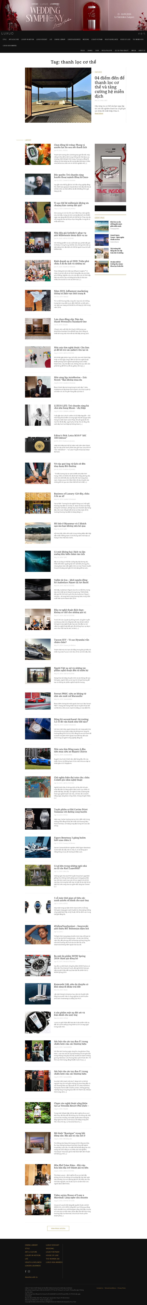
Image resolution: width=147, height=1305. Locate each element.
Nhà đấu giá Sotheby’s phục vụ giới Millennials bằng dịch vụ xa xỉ (70, 235)
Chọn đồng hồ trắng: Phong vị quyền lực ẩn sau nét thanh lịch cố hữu (70, 147)
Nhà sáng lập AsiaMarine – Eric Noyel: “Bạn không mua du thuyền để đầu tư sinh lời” (70, 380)
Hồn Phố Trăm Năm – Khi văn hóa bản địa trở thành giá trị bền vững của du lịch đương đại (71, 1168)
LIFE (51, 39)
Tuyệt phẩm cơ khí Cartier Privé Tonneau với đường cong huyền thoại (71, 812)
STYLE (5, 39)
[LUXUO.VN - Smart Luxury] (7, 33)
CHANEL (90, 50)
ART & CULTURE (14, 39)
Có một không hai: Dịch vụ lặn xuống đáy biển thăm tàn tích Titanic (69, 554)
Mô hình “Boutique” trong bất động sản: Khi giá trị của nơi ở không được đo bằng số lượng (69, 1135)
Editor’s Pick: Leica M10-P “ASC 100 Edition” (70, 436)
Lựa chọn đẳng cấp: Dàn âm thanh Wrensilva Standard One (70, 320)
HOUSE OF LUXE (125, 39)
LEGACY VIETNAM (97, 39)
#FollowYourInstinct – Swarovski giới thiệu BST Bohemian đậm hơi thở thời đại (71, 928)
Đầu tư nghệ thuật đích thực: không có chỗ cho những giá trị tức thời (70, 612)
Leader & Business (74, 39)
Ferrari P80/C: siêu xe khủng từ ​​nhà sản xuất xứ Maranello (70, 695)
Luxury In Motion (27, 39)
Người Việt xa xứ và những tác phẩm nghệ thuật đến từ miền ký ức (71, 670)
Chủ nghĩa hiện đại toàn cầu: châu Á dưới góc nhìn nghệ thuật (71, 778)
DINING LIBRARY (60, 39)
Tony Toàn (73, 1302)
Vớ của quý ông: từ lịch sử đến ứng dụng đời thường (69, 465)
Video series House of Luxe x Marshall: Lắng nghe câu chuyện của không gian (71, 1197)
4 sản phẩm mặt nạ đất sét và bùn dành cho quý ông (69, 1013)
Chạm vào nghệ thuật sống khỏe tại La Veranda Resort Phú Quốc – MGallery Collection (71, 1106)
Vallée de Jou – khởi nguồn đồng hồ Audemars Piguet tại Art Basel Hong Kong (71, 582)
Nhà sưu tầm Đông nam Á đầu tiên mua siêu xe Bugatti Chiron (70, 750)
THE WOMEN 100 (138, 39)
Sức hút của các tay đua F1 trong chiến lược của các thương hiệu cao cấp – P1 (71, 1074)
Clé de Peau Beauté (122, 50)
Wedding (86, 39)
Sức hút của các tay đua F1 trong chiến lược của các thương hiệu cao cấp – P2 (71, 1044)
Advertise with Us (31, 1277)
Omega (133, 50)
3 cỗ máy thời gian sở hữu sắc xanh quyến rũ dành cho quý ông (71, 899)
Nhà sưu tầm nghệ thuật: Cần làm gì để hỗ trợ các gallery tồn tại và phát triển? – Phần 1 (71, 350)
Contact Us (100, 1288)
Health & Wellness (111, 39)
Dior (97, 50)
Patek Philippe (107, 50)
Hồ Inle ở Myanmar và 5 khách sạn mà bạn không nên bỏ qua (70, 524)
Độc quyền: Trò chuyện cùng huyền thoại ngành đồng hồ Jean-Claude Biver (71, 177)
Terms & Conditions (110, 1288)
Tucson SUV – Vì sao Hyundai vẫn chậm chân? (71, 641)
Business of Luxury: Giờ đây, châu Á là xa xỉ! (71, 495)
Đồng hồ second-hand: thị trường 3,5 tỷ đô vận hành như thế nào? (71, 720)
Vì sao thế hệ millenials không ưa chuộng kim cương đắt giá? (71, 204)
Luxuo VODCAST (41, 39)
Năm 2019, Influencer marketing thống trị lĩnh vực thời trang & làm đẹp (71, 293)
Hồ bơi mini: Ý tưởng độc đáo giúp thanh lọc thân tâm (109, 84)
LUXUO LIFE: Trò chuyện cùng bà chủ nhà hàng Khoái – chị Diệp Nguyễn (71, 408)
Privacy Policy (121, 1288)
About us (142, 50)
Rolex (83, 50)
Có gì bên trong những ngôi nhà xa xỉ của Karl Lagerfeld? (70, 867)
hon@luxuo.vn (48, 1300)
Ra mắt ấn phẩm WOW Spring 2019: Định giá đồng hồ (69, 957)
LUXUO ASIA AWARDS (10, 46)
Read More (99, 109)
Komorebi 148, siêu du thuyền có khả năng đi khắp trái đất (71, 985)
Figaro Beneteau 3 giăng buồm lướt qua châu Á (70, 839)
